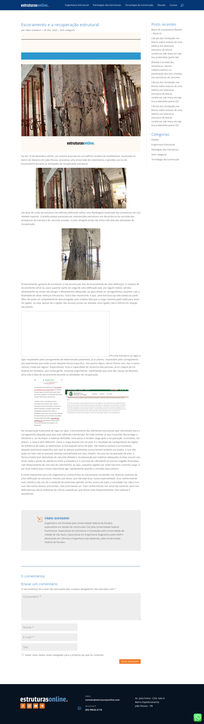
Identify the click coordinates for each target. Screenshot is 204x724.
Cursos (173, 5)
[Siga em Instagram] (29, 706)
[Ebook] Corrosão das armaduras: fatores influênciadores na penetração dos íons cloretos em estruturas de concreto (166, 70)
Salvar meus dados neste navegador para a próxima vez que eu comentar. (64, 654)
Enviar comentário (130, 661)
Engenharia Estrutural (77, 5)
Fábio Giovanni (33, 30)
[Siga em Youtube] (35, 706)
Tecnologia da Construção (139, 5)
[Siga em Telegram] (42, 706)
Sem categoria (67, 30)
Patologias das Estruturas (107, 5)
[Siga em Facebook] (23, 706)
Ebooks (162, 5)
